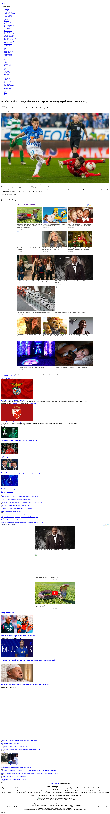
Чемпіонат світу (8, 18)
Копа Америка (8, 54)
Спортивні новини (9, 71)
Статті (5, 61)
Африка (6, 47)
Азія (5, 48)
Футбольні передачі (9, 25)
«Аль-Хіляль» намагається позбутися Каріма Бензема (15, 776)
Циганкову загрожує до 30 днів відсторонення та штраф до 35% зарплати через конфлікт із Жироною (28, 770)
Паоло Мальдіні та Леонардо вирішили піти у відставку (20, 473)
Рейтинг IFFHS (8, 65)
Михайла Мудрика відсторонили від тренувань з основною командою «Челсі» (22, 522)
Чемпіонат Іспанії (9, 42)
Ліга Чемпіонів (8, 31)
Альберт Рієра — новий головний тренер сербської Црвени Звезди (19, 422)
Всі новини (7, 9)
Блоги (5, 62)
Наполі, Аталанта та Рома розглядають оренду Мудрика (16, 499)
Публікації (7, 28)
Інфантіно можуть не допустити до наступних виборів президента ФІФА (21, 749)
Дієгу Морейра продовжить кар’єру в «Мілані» (14, 779)
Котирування (7, 64)
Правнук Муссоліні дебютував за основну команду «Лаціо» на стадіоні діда (21, 502)
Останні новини (7, 492)
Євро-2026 (7, 19)
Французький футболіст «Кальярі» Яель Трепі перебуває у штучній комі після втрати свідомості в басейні (30, 773)
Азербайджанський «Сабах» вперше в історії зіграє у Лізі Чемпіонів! (19, 496)
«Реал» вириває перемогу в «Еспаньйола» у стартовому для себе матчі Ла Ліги (22, 514)
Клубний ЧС (7, 49)
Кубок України (8, 16)
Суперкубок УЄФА (9, 35)
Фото (5, 68)
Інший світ (7, 52)
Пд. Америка (7, 45)
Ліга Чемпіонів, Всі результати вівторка (15, 489)
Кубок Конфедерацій (9, 51)
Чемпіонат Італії (8, 39)
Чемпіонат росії (8, 44)
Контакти (6, 74)
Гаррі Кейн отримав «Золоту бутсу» (10, 743)
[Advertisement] (13, 714)
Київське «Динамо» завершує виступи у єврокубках (19, 440)
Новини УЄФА (8, 22)
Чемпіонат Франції (9, 41)
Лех (14, 375)
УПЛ (5, 80)
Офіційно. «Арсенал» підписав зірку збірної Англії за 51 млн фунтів (19, 517)
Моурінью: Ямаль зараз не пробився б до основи (14, 519)
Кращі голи (7, 67)
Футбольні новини (9, 72)
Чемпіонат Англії (8, 36)
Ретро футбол (7, 26)
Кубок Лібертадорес (9, 57)
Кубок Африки (8, 55)
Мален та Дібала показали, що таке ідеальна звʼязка (15, 505)
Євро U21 (6, 21)
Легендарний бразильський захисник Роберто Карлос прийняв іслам (25, 684)
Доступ (6, 59)
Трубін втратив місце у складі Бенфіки (14, 457)
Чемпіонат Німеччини (10, 38)
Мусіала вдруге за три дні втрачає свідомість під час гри (16, 767)
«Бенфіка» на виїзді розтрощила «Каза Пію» (13, 400)
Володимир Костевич (6, 375)
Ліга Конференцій (9, 33)
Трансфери (7, 10)
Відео (5, 70)
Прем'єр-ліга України (10, 12)
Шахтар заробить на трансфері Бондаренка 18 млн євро (16, 746)
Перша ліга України (9, 13)
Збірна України (8, 15)
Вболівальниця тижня (10, 23)
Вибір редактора (8, 612)
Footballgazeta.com (53, 783)
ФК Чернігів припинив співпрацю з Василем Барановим (16, 508)
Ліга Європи (7, 32)
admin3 (15, 403)
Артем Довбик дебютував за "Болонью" (12, 511)
